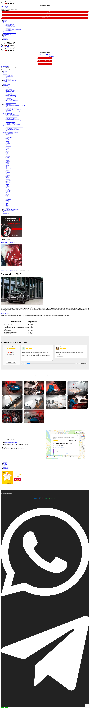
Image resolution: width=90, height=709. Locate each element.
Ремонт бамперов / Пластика (13, 119)
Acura (7, 134)
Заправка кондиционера (12, 100)
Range (7, 189)
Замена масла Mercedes (8, 31)
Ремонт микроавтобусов (53, 479)
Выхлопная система (11, 103)
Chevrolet (8, 146)
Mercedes (8, 180)
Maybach (8, 176)
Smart (7, 198)
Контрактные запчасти (11, 128)
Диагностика (9, 89)
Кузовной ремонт (10, 26)
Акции (5, 38)
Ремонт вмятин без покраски (13, 124)
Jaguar (7, 165)
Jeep (7, 166)
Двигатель (8, 98)
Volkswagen (9, 206)
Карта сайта (6, 467)
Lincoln (8, 172)
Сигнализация (9, 106)
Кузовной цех (37, 477)
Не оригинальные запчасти (12, 129)
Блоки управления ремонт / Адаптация (15, 105)
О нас (4, 21)
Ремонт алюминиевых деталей (13, 120)
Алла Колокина (63, 346)
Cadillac (8, 143)
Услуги (5, 22)
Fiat (7, 153)
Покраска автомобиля (11, 117)
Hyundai (8, 162)
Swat (7, 203)
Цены (4, 35)
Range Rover (9, 190)
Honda (7, 160)
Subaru (7, 200)
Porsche (8, 187)
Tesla (7, 204)
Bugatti (7, 142)
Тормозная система (10, 91)
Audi (7, 138)
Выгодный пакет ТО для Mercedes (9, 242)
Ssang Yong (8, 199)
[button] (22, 363)
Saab (7, 195)
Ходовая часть (9, 94)
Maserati (8, 175)
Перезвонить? (51, 56)
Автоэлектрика (10, 25)
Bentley (8, 139)
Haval (7, 158)
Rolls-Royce (9, 192)
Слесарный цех (10, 24)
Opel (7, 185)
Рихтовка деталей (10, 122)
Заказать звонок (64, 471)
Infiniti (7, 163)
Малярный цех (37, 480)
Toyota (7, 205)
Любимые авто (7, 34)
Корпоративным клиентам (9, 33)
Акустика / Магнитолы (11, 108)
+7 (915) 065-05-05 (5, 6)
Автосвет (8, 110)
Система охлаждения (11, 99)
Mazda (7, 177)
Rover (7, 194)
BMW (7, 141)
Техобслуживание (10, 90)
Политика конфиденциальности (6, 493)
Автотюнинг (9, 30)
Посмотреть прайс (5, 313)
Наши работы (6, 36)
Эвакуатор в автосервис (53, 481)
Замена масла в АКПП (11, 96)
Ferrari (7, 152)
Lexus (7, 171)
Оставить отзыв (11, 362)
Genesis (8, 156)
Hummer (8, 161)
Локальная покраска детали (12, 115)
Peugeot (8, 186)
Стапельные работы (11, 123)
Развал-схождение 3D (11, 95)
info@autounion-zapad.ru (11, 442)
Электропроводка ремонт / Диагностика (16, 111)
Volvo (7, 208)
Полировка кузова (10, 118)
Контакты (5, 39)
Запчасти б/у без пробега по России (14, 127)
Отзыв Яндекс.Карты (25, 358)
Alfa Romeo (9, 136)
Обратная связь (7, 465)
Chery (7, 144)
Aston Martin (9, 137)
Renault (8, 191)
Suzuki (7, 201)
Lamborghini (9, 168)
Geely (7, 157)
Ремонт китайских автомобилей (11, 209)
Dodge (7, 151)
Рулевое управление (11, 93)
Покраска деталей (10, 114)
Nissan (7, 184)
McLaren (8, 179)
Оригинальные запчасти (12, 130)
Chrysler (8, 147)
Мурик (27, 346)
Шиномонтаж (9, 101)
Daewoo (8, 149)
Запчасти (8, 28)
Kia (7, 167)
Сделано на (78, 363)
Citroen (7, 148)
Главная (5, 20)
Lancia (7, 170)
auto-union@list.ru (5, 7)
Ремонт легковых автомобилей (13, 29)
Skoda (7, 196)
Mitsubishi (8, 182)
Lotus (7, 173)
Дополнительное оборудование (13, 109)
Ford (7, 155)
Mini (7, 181)
